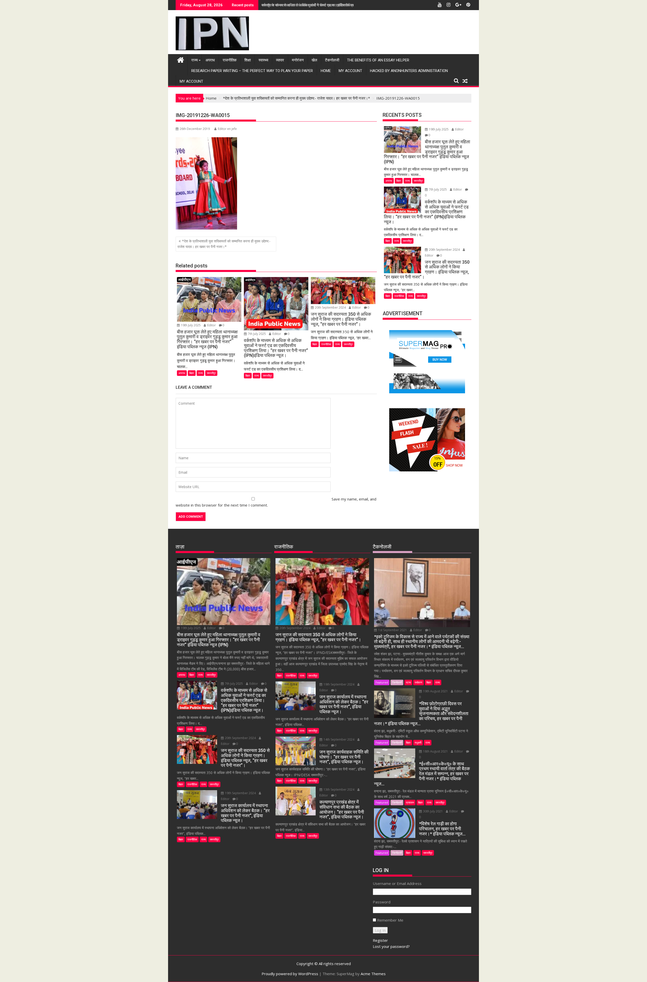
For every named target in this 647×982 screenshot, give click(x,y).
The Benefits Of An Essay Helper (378, 60)
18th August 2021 (435, 751)
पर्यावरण (418, 682)
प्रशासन (410, 802)
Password (381, 901)
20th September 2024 (330, 307)
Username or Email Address (397, 883)
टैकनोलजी (332, 60)
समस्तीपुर (211, 373)
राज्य (194, 60)
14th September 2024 (339, 739)
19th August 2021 (435, 691)
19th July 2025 (190, 325)
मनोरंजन (298, 60)
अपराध (210, 60)
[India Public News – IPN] (180, 59)
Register (380, 940)
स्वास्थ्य (263, 60)
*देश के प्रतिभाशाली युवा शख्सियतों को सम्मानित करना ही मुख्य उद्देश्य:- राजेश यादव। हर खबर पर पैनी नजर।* (223, 244)
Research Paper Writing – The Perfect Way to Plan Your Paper (252, 70)
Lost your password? (391, 946)
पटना (408, 682)
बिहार (191, 373)
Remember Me (390, 920)
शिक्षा (247, 60)
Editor (211, 325)
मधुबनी (418, 742)
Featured (382, 682)
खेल (314, 60)
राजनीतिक (230, 60)
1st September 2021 (392, 630)
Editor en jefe (227, 129)
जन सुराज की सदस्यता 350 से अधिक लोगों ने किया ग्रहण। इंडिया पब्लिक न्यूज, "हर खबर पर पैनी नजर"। (329, 5)
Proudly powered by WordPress (290, 973)
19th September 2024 (240, 793)
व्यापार (280, 60)
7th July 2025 (257, 334)
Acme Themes (373, 973)
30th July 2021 (433, 811)
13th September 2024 (339, 789)
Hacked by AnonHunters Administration (409, 70)
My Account (350, 70)
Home (326, 70)
